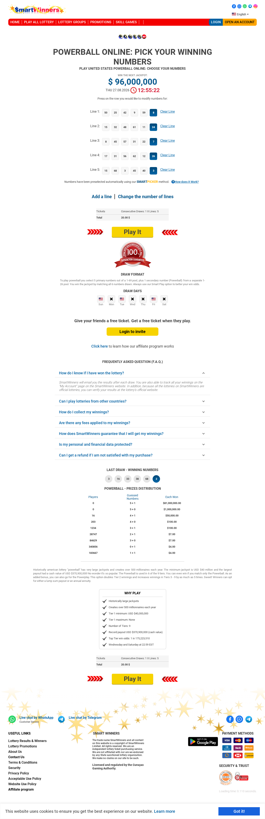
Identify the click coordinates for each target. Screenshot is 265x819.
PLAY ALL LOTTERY (39, 22)
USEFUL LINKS (19, 733)
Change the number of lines (145, 196)
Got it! (239, 811)
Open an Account (240, 22)
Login (216, 22)
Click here (100, 346)
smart (147, 181)
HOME (15, 22)
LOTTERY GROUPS (72, 22)
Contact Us (16, 757)
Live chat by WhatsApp (36, 718)
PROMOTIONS (100, 22)
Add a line (102, 196)
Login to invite (132, 331)
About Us (15, 752)
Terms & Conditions (22, 762)
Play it (132, 232)
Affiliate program (21, 789)
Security (14, 768)
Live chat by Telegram (85, 718)
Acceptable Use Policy (24, 779)
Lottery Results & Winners (27, 741)
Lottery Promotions (22, 746)
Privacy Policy (18, 773)
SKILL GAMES (126, 22)
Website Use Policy (22, 784)
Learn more (164, 811)
